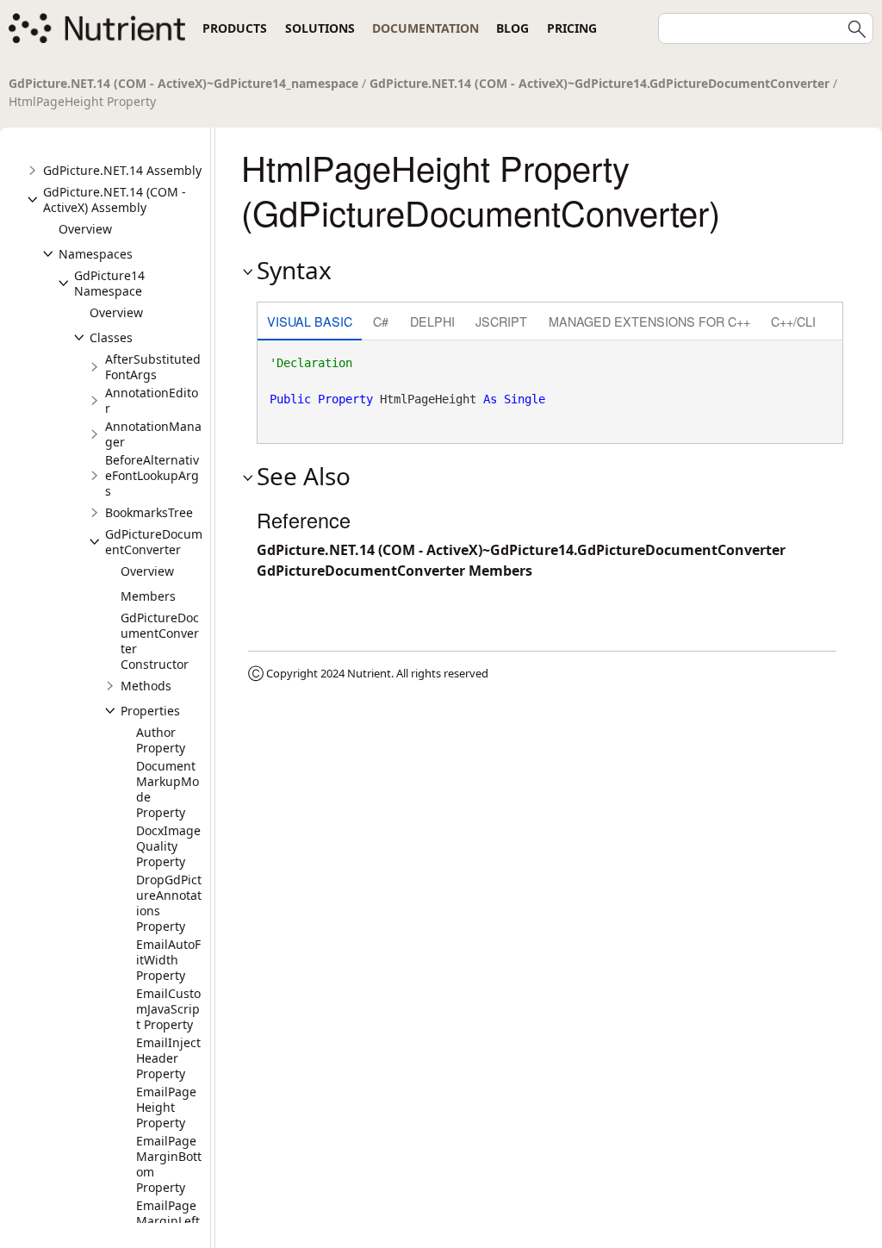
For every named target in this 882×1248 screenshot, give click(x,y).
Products (234, 28)
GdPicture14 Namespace (109, 283)
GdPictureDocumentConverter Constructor (160, 640)
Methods (146, 685)
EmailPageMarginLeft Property (168, 1221)
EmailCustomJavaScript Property (168, 1009)
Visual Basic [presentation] (309, 321)
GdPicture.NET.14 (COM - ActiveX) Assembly (114, 199)
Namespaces (96, 254)
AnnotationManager (153, 434)
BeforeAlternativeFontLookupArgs (152, 475)
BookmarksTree (149, 512)
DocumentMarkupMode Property (167, 789)
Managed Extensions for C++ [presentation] (649, 321)
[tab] (310, 322)
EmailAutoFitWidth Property (168, 959)
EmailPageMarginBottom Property (169, 1164)
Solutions (320, 28)
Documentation (425, 28)
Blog (512, 28)
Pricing (572, 28)
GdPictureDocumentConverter (153, 542)
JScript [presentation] (501, 321)
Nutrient (369, 673)
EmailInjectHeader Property (168, 1058)
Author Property (160, 740)
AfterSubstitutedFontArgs (153, 367)
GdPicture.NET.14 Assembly (122, 170)
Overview (85, 229)
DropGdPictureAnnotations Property (169, 902)
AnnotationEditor (151, 400)
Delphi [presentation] (432, 321)
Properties (150, 710)
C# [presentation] (380, 321)
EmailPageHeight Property (166, 1107)
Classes (111, 337)
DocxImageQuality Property (168, 846)
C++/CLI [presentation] (793, 321)
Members (148, 596)
